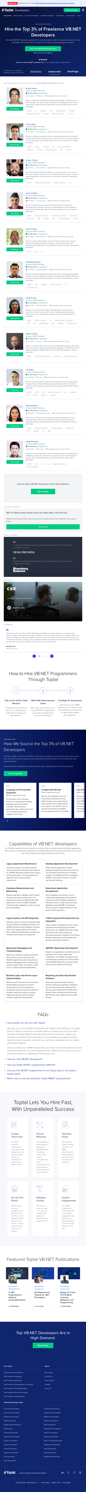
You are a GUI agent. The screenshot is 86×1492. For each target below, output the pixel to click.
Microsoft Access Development (63, 320)
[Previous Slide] (34, 656)
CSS (61, 150)
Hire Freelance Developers (13, 1372)
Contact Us (49, 1376)
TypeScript (30, 150)
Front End (69, 150)
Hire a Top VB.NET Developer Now (43, 48)
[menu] (83, 10)
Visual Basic (73, 215)
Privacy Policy (45, 1483)
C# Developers (60, 15)
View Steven (15, 249)
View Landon (14, 181)
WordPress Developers (52, 1456)
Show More (29, 107)
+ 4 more (70, 114)
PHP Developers (50, 1424)
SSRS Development (40, 320)
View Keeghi (15, 462)
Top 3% (29, 29)
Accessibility (67, 1483)
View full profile (15, 96)
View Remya (15, 426)
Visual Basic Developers (47, 15)
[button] (80, 15)
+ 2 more (75, 218)
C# (36, 111)
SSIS (28, 323)
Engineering (12, 1286)
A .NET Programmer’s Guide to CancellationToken (17, 1296)
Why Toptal (49, 1372)
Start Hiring (43, 491)
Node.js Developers (51, 1420)
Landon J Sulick (31, 160)
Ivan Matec (30, 369)
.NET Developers (18, 15)
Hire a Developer (72, 10)
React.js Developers (51, 1436)
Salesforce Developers (52, 1444)
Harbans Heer (31, 298)
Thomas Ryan (31, 124)
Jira (50, 320)
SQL (51, 111)
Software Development (59, 464)
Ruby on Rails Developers (53, 1440)
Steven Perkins (31, 229)
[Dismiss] (81, 3)
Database (46, 218)
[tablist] (43, 656)
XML (49, 431)
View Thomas (14, 145)
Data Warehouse (43, 323)
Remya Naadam (32, 405)
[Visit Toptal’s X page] (68, 1472)
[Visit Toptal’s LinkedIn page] (62, 1472)
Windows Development (33, 114)
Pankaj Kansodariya (33, 262)
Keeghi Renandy (32, 441)
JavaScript (43, 111)
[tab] (39, 656)
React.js (37, 147)
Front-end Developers (12, 1412)
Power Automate (60, 111)
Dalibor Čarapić (31, 334)
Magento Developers (51, 1416)
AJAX (36, 392)
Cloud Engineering (32, 287)
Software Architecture (59, 183)
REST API (43, 395)
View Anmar (15, 213)
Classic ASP (30, 218)
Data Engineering (71, 323)
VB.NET (29, 111)
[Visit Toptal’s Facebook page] (74, 1472)
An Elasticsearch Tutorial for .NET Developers (42, 1295)
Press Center (49, 1380)
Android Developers (11, 1432)
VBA (39, 218)
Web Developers (10, 1420)
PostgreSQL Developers (52, 1428)
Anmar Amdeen (31, 193)
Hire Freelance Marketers (13, 1380)
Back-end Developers (58, 114)
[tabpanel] (43, 639)
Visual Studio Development (42, 183)
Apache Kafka (69, 428)
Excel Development (64, 218)
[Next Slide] (51, 656)
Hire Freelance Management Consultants (18, 1384)
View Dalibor (15, 354)
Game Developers (10, 1448)
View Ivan (15, 390)
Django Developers (11, 1440)
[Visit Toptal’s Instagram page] (80, 1472)
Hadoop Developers (11, 1452)
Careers (47, 1384)
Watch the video (19, 608)
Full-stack (71, 111)
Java (48, 464)
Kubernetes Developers (52, 1412)
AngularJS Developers (12, 1436)
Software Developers (11, 1416)
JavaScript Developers (52, 1408)
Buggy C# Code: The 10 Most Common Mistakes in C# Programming (68, 1297)
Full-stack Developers (11, 1408)
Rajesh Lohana (31, 88)
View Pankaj (15, 282)
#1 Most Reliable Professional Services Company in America (54, 3)
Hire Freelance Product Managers (16, 1392)
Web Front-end (13, 1289)
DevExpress (57, 356)
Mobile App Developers (12, 1424)
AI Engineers (8, 1428)
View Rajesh (15, 109)
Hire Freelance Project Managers (15, 1388)
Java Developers (70, 15)
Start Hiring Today (15, 773)
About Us (48, 1388)
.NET (36, 284)
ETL (34, 323)
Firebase (46, 114)
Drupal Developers (10, 1444)
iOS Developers (9, 1456)
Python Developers (51, 1432)
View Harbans (15, 318)
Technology (39, 1289)
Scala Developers (50, 1448)
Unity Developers (50, 1452)
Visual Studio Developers (32, 15)
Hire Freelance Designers (13, 1376)
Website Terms (56, 1483)
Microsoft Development (64, 147)
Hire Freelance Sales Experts (14, 1396)
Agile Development (51, 150)
